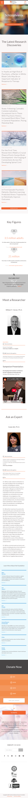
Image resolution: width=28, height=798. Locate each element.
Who (4, 573)
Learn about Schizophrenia (14, 24)
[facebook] (4, 756)
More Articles (14, 208)
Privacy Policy (9, 796)
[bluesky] (23, 756)
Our (3, 588)
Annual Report (5, 622)
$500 (14, 693)
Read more (4, 84)
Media (3, 648)
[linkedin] (12, 756)
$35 (14, 677)
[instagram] (15, 756)
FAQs (3, 637)
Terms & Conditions (17, 796)
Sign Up (21, 749)
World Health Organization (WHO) (16, 265)
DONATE (14, 713)
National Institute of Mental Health (16, 247)
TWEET (19, 286)
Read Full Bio (5, 342)
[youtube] (19, 756)
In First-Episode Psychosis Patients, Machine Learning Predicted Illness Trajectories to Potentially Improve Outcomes (14, 194)
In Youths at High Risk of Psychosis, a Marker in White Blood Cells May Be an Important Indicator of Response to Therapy (14, 76)
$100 (14, 682)
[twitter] (8, 756)
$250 (14, 688)
